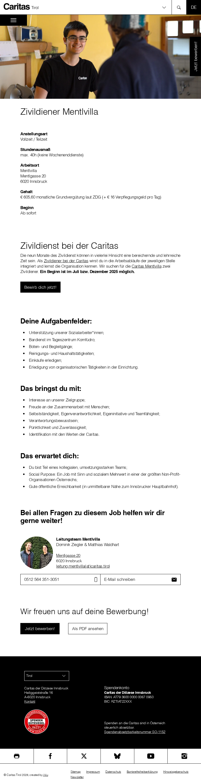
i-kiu (45, 775)
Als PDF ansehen (87, 628)
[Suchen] (180, 7)
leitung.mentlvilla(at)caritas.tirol (83, 566)
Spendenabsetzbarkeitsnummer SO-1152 (134, 732)
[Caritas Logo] (17, 6)
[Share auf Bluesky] (117, 756)
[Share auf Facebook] (50, 756)
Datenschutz (113, 771)
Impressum (93, 771)
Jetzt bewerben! (195, 56)
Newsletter (77, 777)
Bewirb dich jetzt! (40, 287)
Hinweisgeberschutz (175, 771)
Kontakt (29, 701)
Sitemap (76, 771)
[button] (100, 7)
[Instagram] (184, 756)
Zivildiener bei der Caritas (66, 260)
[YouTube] (151, 756)
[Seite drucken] (17, 756)
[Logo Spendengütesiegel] (36, 721)
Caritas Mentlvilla (146, 266)
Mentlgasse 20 (68, 555)
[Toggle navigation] (13, 20)
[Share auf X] (83, 756)
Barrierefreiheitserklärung (142, 771)
